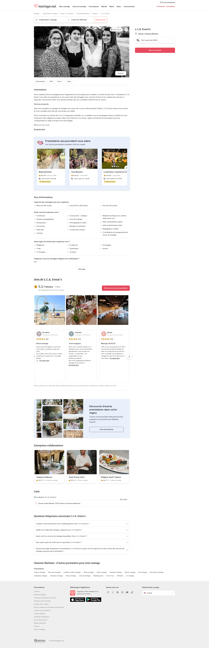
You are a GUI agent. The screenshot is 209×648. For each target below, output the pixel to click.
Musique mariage (116, 572)
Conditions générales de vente (45, 598)
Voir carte (123, 499)
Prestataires (94, 6)
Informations (40, 81)
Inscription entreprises (41, 617)
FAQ (51, 81)
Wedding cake (98, 576)
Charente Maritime (83, 13)
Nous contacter (155, 50)
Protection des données (42, 601)
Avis (59, 81)
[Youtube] (127, 592)
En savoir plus (39, 129)
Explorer (121, 73)
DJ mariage (130, 576)
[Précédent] (37, 168)
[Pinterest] (118, 592)
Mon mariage (64, 6)
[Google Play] (93, 601)
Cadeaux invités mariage (72, 572)
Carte (69, 81)
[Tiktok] (132, 592)
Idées (119, 6)
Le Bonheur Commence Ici (115, 172)
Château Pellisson (44, 477)
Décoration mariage (157, 572)
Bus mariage (142, 572)
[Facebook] (108, 592)
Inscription (171, 6)
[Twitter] (113, 592)
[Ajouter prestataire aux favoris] (126, 30)
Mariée (104, 6)
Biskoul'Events (45, 172)
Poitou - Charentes (67, 13)
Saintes (95, 13)
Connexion (161, 6)
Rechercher (101, 20)
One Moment (77, 172)
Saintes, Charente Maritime (148, 34)
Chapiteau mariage (40, 576)
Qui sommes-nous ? (41, 620)
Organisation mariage (50, 13)
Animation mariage (56, 576)
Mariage (37, 13)
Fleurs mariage (71, 576)
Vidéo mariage (102, 572)
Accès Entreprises (168, 2)
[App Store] (77, 601)
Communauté (129, 6)
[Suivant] (126, 168)
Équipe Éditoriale (40, 623)
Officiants (120, 576)
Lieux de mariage (79, 6)
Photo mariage (89, 572)
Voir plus (81, 269)
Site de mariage (39, 629)
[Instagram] (122, 592)
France (149, 593)
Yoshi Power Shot (76, 477)
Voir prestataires (106, 429)
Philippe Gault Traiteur (111, 477)
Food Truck (110, 576)
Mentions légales (40, 595)
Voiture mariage (130, 572)
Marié (112, 6)
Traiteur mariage (39, 572)
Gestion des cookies (41, 604)
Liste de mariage (84, 576)
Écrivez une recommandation (116, 288)
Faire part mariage (54, 572)
